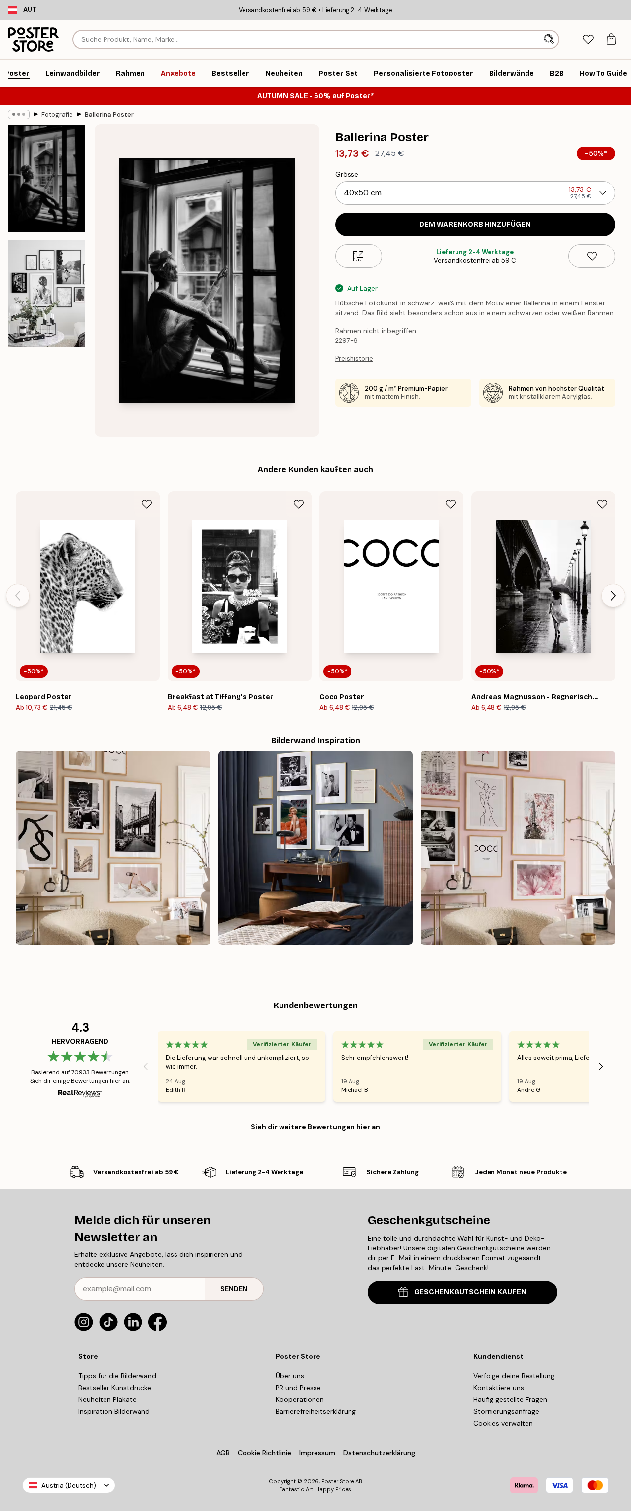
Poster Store (337, 1481)
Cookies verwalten (503, 1423)
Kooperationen (300, 1399)
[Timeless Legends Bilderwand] (315, 848)
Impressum (317, 1452)
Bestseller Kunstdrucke (114, 1387)
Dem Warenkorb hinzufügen (475, 224)
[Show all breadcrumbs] (19, 114)
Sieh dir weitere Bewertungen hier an (315, 1126)
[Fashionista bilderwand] (113, 848)
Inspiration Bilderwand (114, 1411)
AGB (223, 1452)
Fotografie (57, 115)
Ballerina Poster (109, 115)
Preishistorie (354, 358)
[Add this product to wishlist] (591, 256)
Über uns (290, 1375)
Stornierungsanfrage (506, 1411)
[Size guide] (358, 256)
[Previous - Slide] (18, 595)
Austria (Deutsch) (68, 1485)
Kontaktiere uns (498, 1387)
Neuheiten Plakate (107, 1399)
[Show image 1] (46, 178)
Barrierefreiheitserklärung (316, 1411)
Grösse (346, 174)
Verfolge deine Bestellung (514, 1375)
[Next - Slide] (613, 595)
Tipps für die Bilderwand (117, 1375)
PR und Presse (298, 1387)
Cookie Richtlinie (264, 1452)
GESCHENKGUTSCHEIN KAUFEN (470, 1292)
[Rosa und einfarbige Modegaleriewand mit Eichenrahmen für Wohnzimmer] (518, 848)
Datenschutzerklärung (379, 1452)
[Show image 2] (46, 293)
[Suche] (550, 39)
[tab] (587, 39)
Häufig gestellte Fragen (510, 1399)
